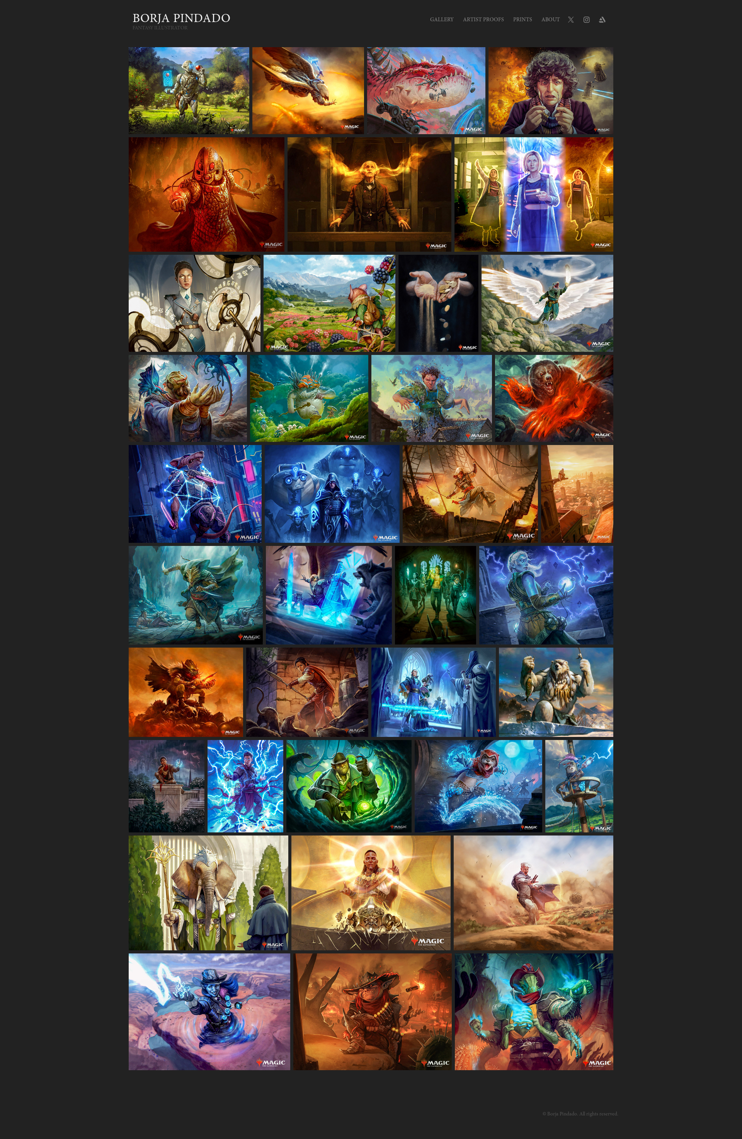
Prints (522, 19)
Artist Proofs (483, 19)
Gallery (442, 19)
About (550, 19)
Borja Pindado (181, 18)
